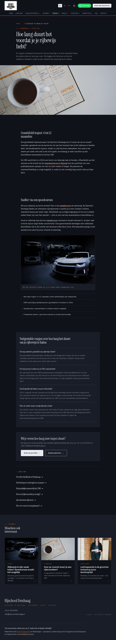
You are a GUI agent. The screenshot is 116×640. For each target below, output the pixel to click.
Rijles (55, 13)
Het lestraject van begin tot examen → (31, 482)
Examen (45, 13)
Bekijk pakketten (54, 453)
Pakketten (86, 13)
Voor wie (74, 13)
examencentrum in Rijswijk (56, 163)
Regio (64, 13)
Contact (103, 13)
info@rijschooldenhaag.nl (15, 614)
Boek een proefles (102, 5)
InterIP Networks (23, 632)
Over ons (19, 13)
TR (64, 5)
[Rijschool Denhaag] (11, 5)
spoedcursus (65, 205)
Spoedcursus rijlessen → (26, 499)
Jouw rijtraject (32, 13)
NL (60, 5)
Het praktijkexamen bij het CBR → (29, 488)
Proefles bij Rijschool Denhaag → (29, 476)
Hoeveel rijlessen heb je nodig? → (29, 494)
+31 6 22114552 (11, 610)
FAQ (96, 13)
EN (69, 5)
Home (11, 13)
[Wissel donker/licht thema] (74, 6)
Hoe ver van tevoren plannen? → (29, 505)
